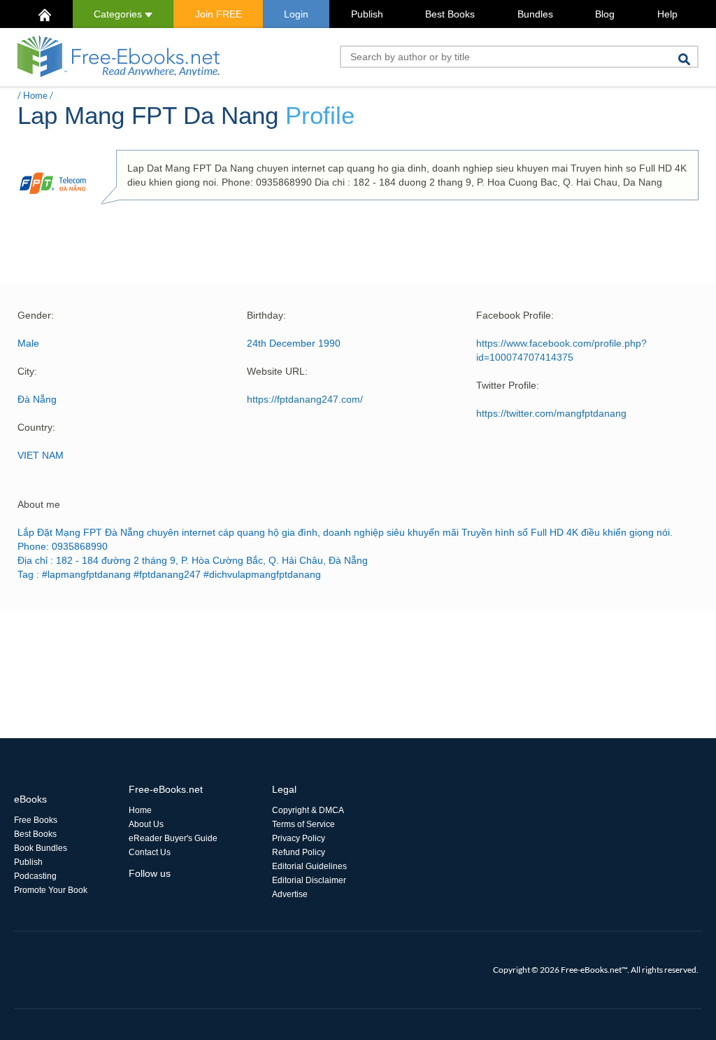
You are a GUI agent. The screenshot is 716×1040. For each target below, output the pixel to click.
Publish (367, 14)
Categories (119, 14)
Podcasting (35, 876)
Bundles (535, 14)
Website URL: (277, 371)
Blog (605, 14)
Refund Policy (298, 852)
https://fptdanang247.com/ (305, 399)
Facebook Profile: (515, 315)
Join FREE (218, 14)
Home (35, 95)
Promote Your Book (50, 890)
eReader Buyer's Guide (173, 838)
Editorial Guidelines (309, 866)
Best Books (450, 14)
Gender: (35, 315)
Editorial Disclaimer (309, 880)
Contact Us (150, 852)
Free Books (35, 820)
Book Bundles (40, 848)
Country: (36, 427)
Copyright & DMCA (308, 810)
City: (27, 371)
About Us (146, 824)
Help (667, 14)
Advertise (290, 894)
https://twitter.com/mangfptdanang (551, 413)
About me (38, 504)
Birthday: (266, 315)
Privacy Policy (298, 838)
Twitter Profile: (507, 385)
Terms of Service (303, 824)
